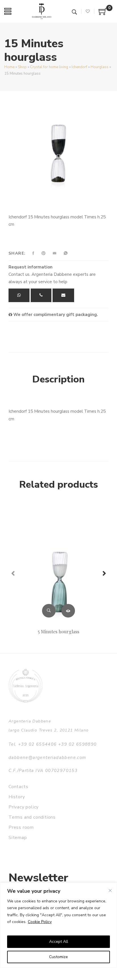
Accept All (58, 941)
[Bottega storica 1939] (26, 686)
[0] (103, 13)
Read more (68, 611)
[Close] (110, 890)
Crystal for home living (49, 67)
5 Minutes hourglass (59, 631)
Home (9, 67)
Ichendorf (79, 67)
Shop (22, 67)
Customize (58, 957)
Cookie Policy (40, 921)
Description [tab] (58, 379)
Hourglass (99, 67)
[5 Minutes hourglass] (58, 564)
